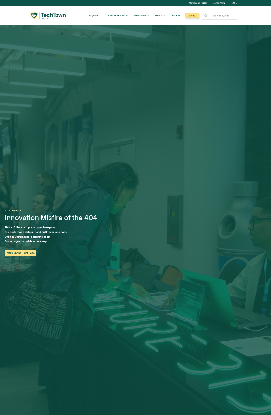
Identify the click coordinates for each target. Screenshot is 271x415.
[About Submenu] (180, 15)
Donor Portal (219, 3)
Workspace (140, 15)
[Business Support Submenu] (128, 15)
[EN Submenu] (238, 3)
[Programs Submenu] (101, 15)
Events (158, 15)
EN (233, 3)
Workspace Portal (198, 3)
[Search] (206, 16)
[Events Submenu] (165, 15)
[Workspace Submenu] (149, 15)
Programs (93, 15)
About (174, 15)
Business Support (116, 15)
